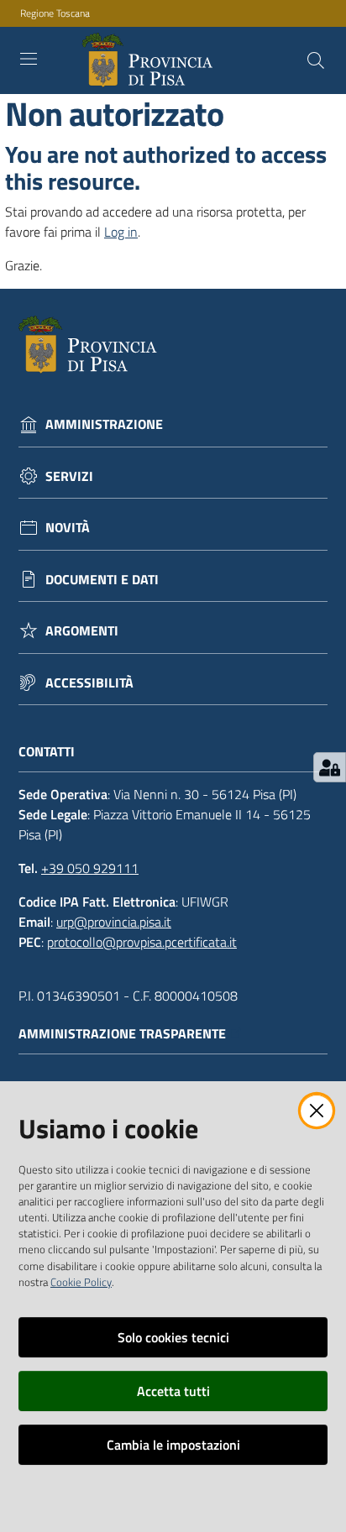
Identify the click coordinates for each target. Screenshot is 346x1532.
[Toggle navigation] (28, 59)
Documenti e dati (102, 580)
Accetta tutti (173, 1391)
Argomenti (81, 631)
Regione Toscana (55, 13)
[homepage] (150, 60)
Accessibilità (89, 683)
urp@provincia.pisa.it (113, 922)
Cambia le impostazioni (173, 1445)
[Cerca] (316, 60)
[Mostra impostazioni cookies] (329, 767)
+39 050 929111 (90, 868)
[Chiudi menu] (285, 33)
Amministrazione (104, 424)
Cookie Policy (81, 1281)
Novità (67, 528)
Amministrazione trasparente (122, 1034)
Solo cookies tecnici (173, 1337)
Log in (121, 232)
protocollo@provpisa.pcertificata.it (142, 942)
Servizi (69, 476)
